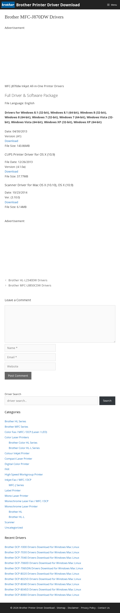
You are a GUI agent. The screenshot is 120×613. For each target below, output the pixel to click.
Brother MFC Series (16, 426)
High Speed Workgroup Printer (24, 474)
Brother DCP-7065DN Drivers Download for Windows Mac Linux (44, 568)
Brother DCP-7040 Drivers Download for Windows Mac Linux (42, 557)
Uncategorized (14, 527)
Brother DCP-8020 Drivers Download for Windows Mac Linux (42, 573)
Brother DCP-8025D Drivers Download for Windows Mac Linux (43, 579)
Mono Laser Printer (16, 496)
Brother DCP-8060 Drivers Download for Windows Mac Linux (42, 595)
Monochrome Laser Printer (21, 506)
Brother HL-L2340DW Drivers (27, 280)
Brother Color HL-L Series (24, 448)
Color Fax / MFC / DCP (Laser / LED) (26, 432)
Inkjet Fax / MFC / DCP (18, 480)
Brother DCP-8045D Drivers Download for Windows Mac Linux (43, 589)
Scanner (10, 522)
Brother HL (15, 511)
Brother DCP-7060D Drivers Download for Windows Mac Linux (43, 563)
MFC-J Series (16, 485)
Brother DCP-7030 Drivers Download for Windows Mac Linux (42, 552)
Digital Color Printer (17, 464)
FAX (7, 469)
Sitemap (61, 607)
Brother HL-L (17, 517)
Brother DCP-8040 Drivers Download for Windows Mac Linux (42, 584)
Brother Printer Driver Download (48, 4)
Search (107, 400)
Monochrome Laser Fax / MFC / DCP (26, 501)
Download (11, 141)
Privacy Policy (88, 607)
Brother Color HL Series (23, 442)
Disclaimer (73, 607)
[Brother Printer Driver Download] (9, 4)
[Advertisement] (60, 52)
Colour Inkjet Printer (17, 453)
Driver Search (13, 394)
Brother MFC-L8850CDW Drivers (29, 285)
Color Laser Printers (17, 437)
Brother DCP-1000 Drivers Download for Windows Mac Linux (42, 547)
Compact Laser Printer (18, 458)
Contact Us (104, 607)
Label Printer (13, 490)
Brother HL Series (15, 421)
